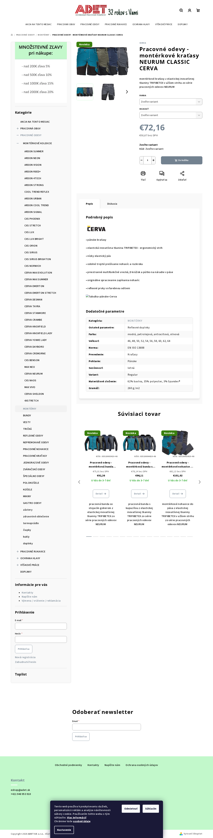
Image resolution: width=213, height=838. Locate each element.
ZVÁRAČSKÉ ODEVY (34, 469)
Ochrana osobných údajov (142, 765)
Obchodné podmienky (68, 765)
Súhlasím (150, 809)
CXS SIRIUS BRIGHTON (37, 259)
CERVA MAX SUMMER (36, 279)
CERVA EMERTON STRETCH (40, 293)
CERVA (142, 43)
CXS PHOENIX (32, 219)
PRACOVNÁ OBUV (30, 128)
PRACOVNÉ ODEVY (31, 135)
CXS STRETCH (32, 225)
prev (79, 482)
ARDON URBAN (33, 198)
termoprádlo (31, 523)
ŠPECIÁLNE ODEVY (33, 476)
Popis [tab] (89, 204)
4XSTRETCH (31, 400)
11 (163, 536)
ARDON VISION (33, 165)
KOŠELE (27, 489)
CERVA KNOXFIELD (35, 326)
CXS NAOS (30, 380)
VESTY (27, 422)
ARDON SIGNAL (33, 212)
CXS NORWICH (32, 266)
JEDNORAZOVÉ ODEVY (36, 462)
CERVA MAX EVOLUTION (38, 273)
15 (190, 536)
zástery (28, 510)
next (199, 482)
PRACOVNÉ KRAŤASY (35, 456)
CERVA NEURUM (33, 374)
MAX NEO (29, 367)
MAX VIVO (29, 387)
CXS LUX (29, 232)
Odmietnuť (130, 809)
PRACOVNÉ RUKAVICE (32, 551)
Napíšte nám (29, 597)
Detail (99, 493)
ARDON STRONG (34, 185)
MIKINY (27, 496)
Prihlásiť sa (23, 649)
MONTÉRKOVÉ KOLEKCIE (37, 143)
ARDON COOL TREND (36, 205)
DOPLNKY (26, 572)
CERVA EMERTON (34, 286)
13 (176, 536)
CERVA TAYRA (32, 306)
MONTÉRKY (29, 409)
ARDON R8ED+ (32, 171)
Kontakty (27, 592)
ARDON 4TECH (32, 178)
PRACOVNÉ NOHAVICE (36, 449)
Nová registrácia (25, 657)
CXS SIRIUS (31, 252)
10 (156, 536)
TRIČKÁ (27, 429)
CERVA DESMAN (33, 299)
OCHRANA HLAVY (30, 558)
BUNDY (27, 415)
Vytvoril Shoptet (193, 833)
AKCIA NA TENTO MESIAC (35, 122)
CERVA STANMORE (35, 313)
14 (183, 536)
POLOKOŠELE (31, 483)
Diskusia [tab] (112, 204)
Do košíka (183, 160)
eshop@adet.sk (20, 790)
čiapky (27, 530)
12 (169, 536)
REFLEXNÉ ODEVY (33, 436)
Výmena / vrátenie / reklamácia (41, 601)
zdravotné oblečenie (36, 516)
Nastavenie (64, 830)
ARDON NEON (32, 158)
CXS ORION (31, 246)
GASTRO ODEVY (32, 503)
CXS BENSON (32, 360)
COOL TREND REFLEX (36, 192)
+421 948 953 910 (21, 794)
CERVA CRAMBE (33, 320)
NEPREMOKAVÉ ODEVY (36, 442)
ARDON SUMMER (34, 151)
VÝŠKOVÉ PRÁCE (29, 565)
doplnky (28, 543)
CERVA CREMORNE (35, 353)
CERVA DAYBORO (34, 347)
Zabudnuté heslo (25, 662)
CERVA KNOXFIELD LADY (38, 333)
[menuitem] (38, 24)
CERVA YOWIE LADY (35, 340)
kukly (26, 537)
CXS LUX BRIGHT (34, 239)
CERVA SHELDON (34, 394)
